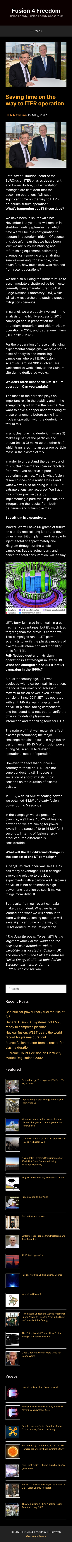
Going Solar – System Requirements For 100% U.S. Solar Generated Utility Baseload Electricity (42, 1161)
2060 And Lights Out (32, 1255)
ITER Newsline (16, 115)
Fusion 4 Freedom (36, 10)
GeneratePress (36, 1536)
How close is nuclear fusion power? (40, 1387)
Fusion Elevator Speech (34, 1216)
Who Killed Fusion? (31, 1294)
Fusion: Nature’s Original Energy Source (42, 1274)
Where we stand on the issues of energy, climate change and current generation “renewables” (42, 1122)
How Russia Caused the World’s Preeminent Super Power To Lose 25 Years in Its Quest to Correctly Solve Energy (44, 1317)
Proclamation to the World (35, 1197)
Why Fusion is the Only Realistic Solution (43, 1177)
